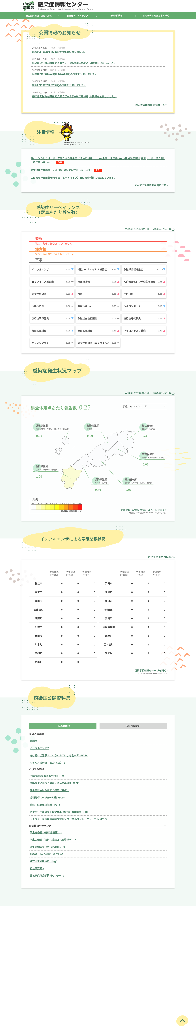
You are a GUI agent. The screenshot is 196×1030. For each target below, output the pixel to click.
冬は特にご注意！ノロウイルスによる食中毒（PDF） (59, 755)
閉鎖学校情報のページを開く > (151, 670)
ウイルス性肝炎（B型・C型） (46, 762)
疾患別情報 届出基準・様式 (156, 15)
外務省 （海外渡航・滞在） (45, 854)
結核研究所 (36, 868)
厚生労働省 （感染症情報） (45, 832)
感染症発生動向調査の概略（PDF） (49, 790)
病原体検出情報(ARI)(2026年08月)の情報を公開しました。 (64, 74)
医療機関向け (133, 726)
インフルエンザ (38, 748)
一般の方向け (62, 726)
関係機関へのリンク (40, 825)
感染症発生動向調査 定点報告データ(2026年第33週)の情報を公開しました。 (74, 96)
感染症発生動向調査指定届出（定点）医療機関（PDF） (60, 812)
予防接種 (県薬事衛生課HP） (46, 776)
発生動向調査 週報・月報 (39, 15)
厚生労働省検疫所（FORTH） (46, 847)
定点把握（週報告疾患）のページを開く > (144, 510)
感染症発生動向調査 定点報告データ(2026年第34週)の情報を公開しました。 (74, 63)
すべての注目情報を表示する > (151, 185)
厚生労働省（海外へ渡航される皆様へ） (52, 839)
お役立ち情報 (36, 769)
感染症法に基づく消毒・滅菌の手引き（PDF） (55, 783)
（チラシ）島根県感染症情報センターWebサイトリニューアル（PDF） (69, 819)
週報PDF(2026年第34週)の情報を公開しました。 (59, 51)
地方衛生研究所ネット (42, 861)
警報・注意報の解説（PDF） (45, 804)
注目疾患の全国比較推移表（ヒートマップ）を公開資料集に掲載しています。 (73, 177)
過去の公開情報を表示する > (151, 105)
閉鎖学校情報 (116, 15)
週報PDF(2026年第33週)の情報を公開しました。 (59, 85)
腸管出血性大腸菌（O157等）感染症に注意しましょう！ (62, 170)
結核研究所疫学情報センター (46, 875)
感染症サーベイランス (77, 15)
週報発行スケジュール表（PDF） (48, 797)
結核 (32, 741)
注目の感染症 (36, 734)
